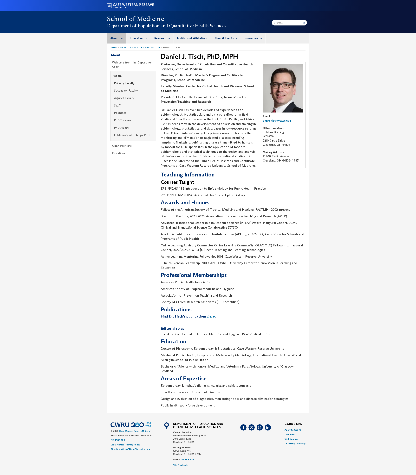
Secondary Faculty (126, 90)
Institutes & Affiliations (192, 38)
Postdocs (120, 113)
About (114, 38)
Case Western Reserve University (136, 431)
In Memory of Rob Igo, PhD (132, 135)
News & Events (224, 38)
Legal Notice (117, 444)
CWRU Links (293, 424)
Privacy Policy (133, 444)
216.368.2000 (117, 440)
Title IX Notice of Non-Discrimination (130, 449)
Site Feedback (180, 465)
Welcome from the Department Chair (133, 65)
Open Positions (122, 146)
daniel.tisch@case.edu (277, 120)
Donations (118, 153)
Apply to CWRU (293, 429)
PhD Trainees (122, 120)
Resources (251, 38)
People (134, 47)
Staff (117, 105)
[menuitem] (116, 38)
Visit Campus (291, 439)
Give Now (289, 434)
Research (160, 38)
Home (113, 47)
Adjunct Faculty (124, 98)
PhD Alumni (121, 128)
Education (136, 38)
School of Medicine (135, 19)
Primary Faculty (150, 47)
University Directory (295, 443)
